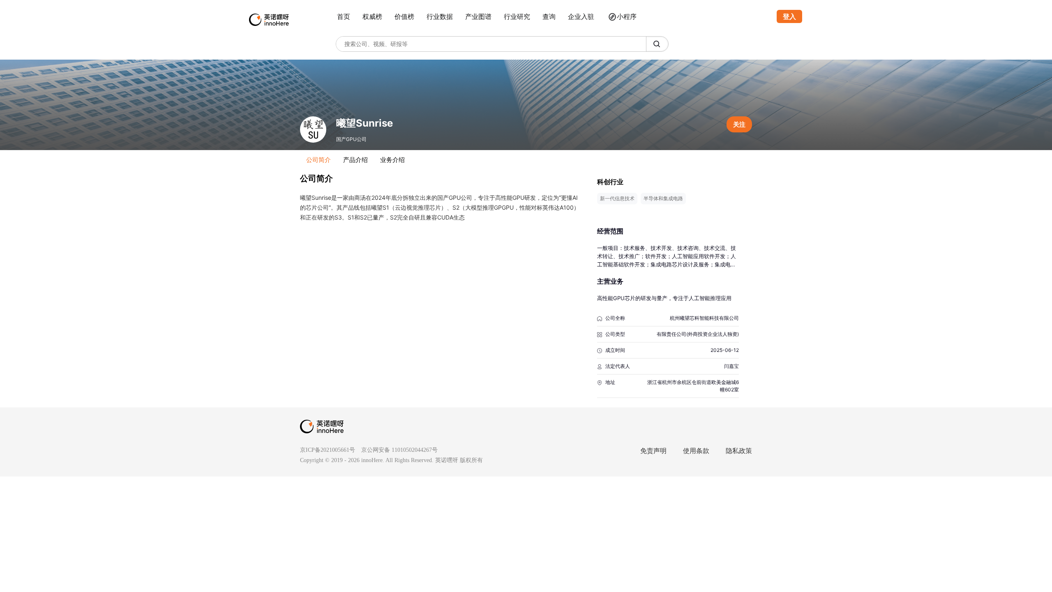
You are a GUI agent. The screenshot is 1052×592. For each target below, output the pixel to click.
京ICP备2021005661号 (327, 450)
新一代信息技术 (617, 198)
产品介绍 (355, 160)
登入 (789, 16)
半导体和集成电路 (663, 198)
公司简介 (318, 160)
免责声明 (653, 450)
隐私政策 (739, 450)
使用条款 (696, 450)
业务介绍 (392, 160)
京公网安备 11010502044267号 (399, 450)
